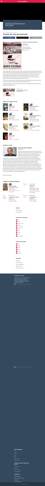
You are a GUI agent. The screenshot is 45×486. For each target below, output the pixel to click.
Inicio (15, 451)
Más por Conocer (17, 466)
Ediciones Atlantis (19, 266)
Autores (15, 453)
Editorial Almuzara (32, 120)
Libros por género (19, 210)
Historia (14, 22)
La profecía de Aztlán (13, 126)
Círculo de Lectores (19, 262)
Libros (15, 455)
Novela (18, 22)
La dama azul (32, 185)
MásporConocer (17, 460)
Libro (12, 22)
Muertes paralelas (12, 186)
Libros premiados (19, 212)
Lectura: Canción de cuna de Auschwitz (22, 91)
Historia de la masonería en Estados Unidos (35, 116)
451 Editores (18, 260)
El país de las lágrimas (33, 106)
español (6, 22)
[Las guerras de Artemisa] (5, 197)
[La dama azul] (25, 184)
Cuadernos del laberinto (20, 264)
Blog (15, 456)
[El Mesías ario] (5, 136)
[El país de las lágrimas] (25, 107)
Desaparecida (12, 106)
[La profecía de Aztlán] (5, 127)
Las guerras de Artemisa (14, 197)
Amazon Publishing (12, 110)
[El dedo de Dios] (5, 116)
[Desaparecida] (5, 107)
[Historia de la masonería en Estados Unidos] (25, 116)
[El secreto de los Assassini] (25, 127)
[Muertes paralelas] (5, 187)
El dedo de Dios (12, 115)
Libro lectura (19, 88)
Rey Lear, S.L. (31, 201)
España (9, 22)
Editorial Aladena (32, 110)
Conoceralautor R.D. (17, 471)
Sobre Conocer (16, 458)
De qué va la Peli (17, 469)
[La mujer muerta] (25, 196)
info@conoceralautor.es (20, 478)
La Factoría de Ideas (12, 119)
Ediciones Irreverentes (20, 267)
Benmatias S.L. (11, 201)
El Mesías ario (11, 135)
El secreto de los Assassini (34, 126)
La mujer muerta (32, 197)
